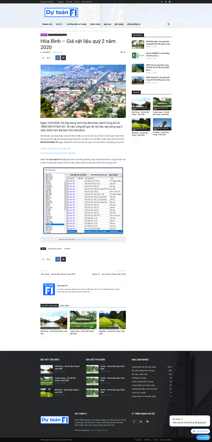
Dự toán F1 (47, 52)
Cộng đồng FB (133, 24)
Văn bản (52, 31)
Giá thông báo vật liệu (55, 249)
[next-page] (45, 338)
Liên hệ (77, 2)
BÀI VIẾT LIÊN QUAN (49, 306)
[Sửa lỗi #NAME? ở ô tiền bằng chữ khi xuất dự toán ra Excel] (138, 55)
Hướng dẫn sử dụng (76, 24)
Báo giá (107, 24)
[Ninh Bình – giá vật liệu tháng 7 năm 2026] (112, 320)
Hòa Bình (67, 249)
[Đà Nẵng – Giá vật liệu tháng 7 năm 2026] (162, 124)
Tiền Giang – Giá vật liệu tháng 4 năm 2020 (57, 274)
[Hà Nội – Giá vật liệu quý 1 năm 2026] (92, 381)
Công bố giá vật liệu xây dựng (68, 31)
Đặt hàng (119, 24)
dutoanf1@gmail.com (98, 430)
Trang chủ (61, 2)
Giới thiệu (69, 2)
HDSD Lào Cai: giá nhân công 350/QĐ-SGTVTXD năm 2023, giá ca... (157, 67)
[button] (169, 24)
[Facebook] (161, 1)
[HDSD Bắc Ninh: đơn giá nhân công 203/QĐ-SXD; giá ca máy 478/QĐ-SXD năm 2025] (138, 44)
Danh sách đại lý (87, 2)
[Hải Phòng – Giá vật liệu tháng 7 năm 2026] (53, 320)
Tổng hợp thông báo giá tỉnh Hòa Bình (59, 153)
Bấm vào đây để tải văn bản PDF (57, 148)
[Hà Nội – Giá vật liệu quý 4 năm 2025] (92, 393)
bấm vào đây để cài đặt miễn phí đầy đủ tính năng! (91, 239)
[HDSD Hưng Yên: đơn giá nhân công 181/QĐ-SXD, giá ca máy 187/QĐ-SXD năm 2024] (138, 80)
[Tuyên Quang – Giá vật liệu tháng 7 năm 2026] (83, 320)
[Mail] (165, 1)
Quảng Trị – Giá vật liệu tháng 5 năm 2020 (109, 274)
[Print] (63, 57)
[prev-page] (42, 338)
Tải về (58, 24)
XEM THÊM (64, 306)
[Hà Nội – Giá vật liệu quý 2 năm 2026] (92, 369)
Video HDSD (95, 24)
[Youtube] (170, 1)
